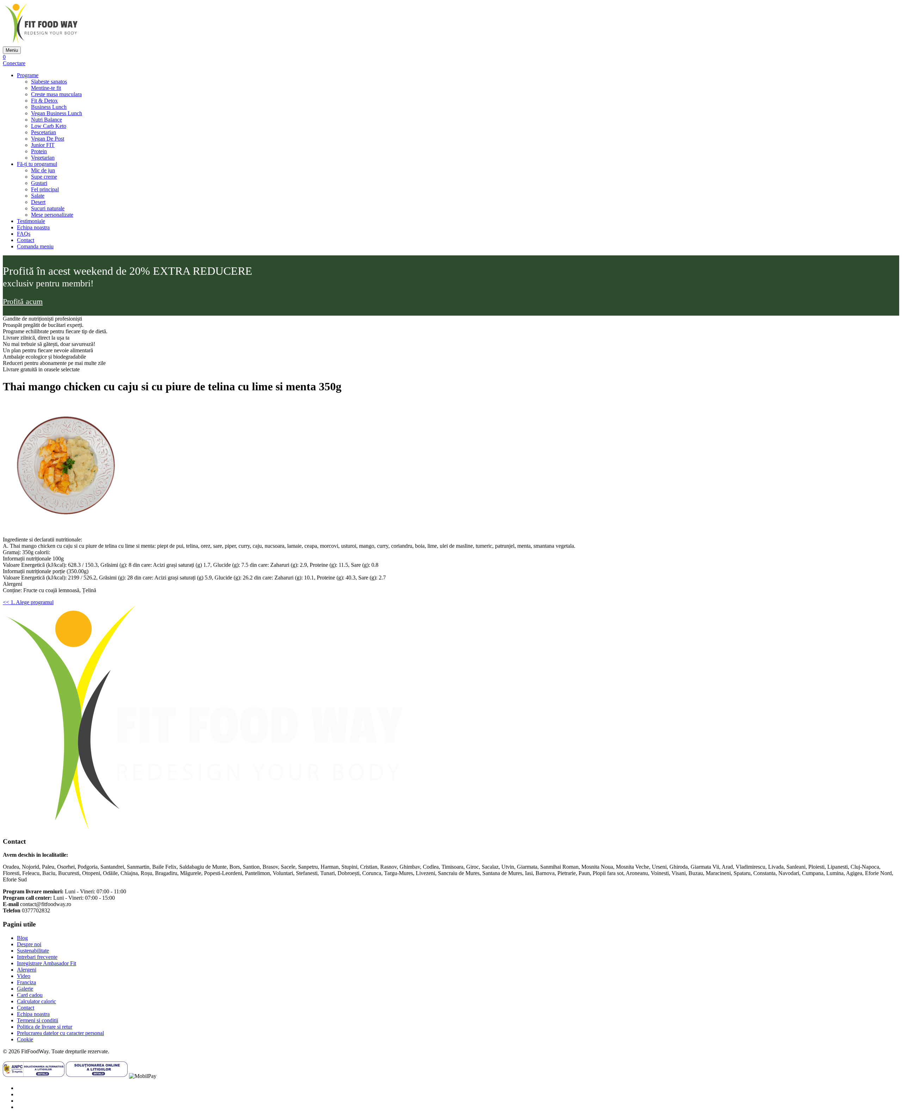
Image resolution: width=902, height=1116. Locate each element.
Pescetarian (43, 132)
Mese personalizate (52, 215)
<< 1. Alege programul (28, 602)
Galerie (25, 989)
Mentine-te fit (46, 88)
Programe (27, 75)
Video (23, 976)
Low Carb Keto (48, 126)
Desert (38, 202)
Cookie (25, 1039)
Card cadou (30, 995)
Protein (39, 151)
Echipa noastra (33, 227)
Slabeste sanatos (49, 82)
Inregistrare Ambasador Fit (46, 963)
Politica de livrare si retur (44, 1027)
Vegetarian (43, 158)
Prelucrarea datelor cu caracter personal (60, 1033)
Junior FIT (43, 145)
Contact (25, 240)
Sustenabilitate (33, 951)
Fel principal (45, 189)
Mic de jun (43, 170)
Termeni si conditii (37, 1020)
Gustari (39, 183)
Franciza (26, 982)
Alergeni (26, 970)
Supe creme (44, 177)
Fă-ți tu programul (37, 164)
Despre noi (29, 944)
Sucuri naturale (47, 208)
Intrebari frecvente (37, 957)
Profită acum (23, 301)
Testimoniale (31, 221)
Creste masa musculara (56, 94)
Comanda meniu (35, 246)
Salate (37, 196)
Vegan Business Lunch (56, 113)
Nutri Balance (46, 120)
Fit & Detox (44, 101)
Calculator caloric (36, 1001)
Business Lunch (49, 107)
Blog (22, 938)
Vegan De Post (47, 139)
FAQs (23, 234)
